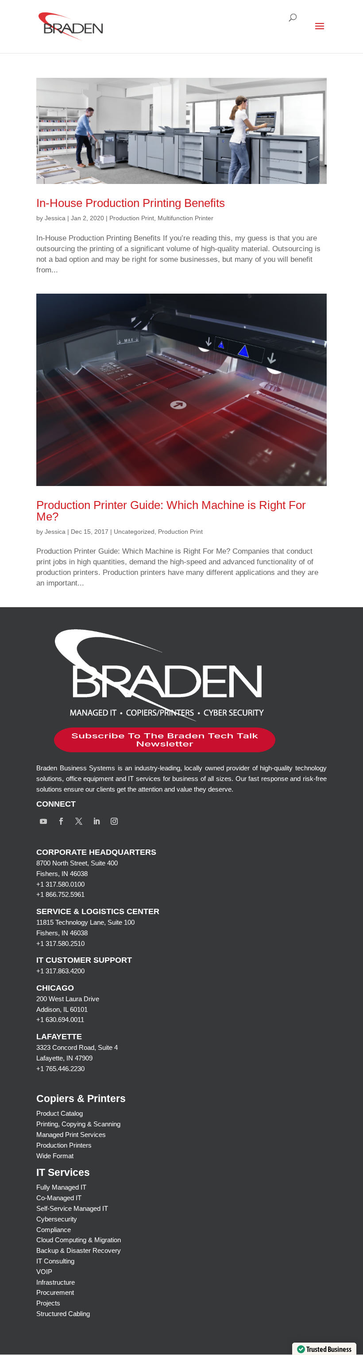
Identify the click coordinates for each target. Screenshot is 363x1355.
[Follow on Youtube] (43, 821)
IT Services (63, 1172)
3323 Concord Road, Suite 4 (77, 1047)
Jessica (55, 218)
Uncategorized (134, 531)
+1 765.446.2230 (60, 1068)
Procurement (55, 1292)
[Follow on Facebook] (61, 821)
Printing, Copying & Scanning (78, 1124)
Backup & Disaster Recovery (78, 1250)
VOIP (44, 1271)
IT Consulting (55, 1261)
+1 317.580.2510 (60, 943)
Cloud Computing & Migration (78, 1240)
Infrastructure (55, 1282)
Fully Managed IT (61, 1187)
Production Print (131, 218)
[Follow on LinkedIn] (96, 821)
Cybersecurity (56, 1219)
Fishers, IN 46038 (62, 873)
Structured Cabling (63, 1313)
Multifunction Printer (185, 218)
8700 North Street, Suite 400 (77, 863)
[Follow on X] (79, 821)
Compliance (53, 1229)
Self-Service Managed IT (72, 1208)
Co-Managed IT (58, 1198)
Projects (48, 1303)
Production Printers (64, 1145)
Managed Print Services (71, 1134)
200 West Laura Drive (67, 999)
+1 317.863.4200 (60, 971)
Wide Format (54, 1156)
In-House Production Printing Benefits (130, 203)
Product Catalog (59, 1113)
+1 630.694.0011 (60, 1019)
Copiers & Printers (81, 1098)
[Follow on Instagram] (114, 821)
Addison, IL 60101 (62, 1009)
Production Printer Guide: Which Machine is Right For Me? (171, 510)
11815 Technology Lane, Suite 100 (85, 922)
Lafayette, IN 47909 (64, 1058)
